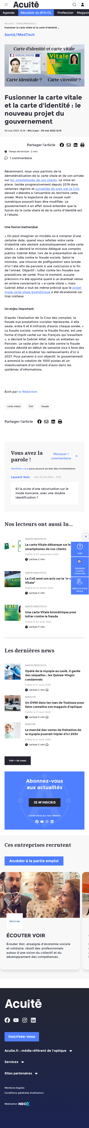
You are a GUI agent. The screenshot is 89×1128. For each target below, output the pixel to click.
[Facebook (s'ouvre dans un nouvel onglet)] (37, 821)
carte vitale (14, 406)
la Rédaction (27, 391)
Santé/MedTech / (26, 23)
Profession (65, 12)
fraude (45, 406)
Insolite (30, 696)
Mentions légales (14, 1087)
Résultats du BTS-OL (36, 12)
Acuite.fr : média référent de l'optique (35, 1051)
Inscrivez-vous (21, 1036)
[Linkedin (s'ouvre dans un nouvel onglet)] (52, 821)
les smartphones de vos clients (33, 180)
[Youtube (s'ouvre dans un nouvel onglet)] (42, 821)
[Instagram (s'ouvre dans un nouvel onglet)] (47, 821)
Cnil (31, 406)
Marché (30, 724)
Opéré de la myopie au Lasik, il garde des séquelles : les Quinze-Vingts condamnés (52, 675)
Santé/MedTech (36, 538)
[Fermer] (86, 536)
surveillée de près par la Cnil (57, 189)
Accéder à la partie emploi (34, 861)
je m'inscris (45, 802)
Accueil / (10, 23)
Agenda (9, 12)
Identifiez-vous (20, 468)
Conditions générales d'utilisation (24, 1092)
